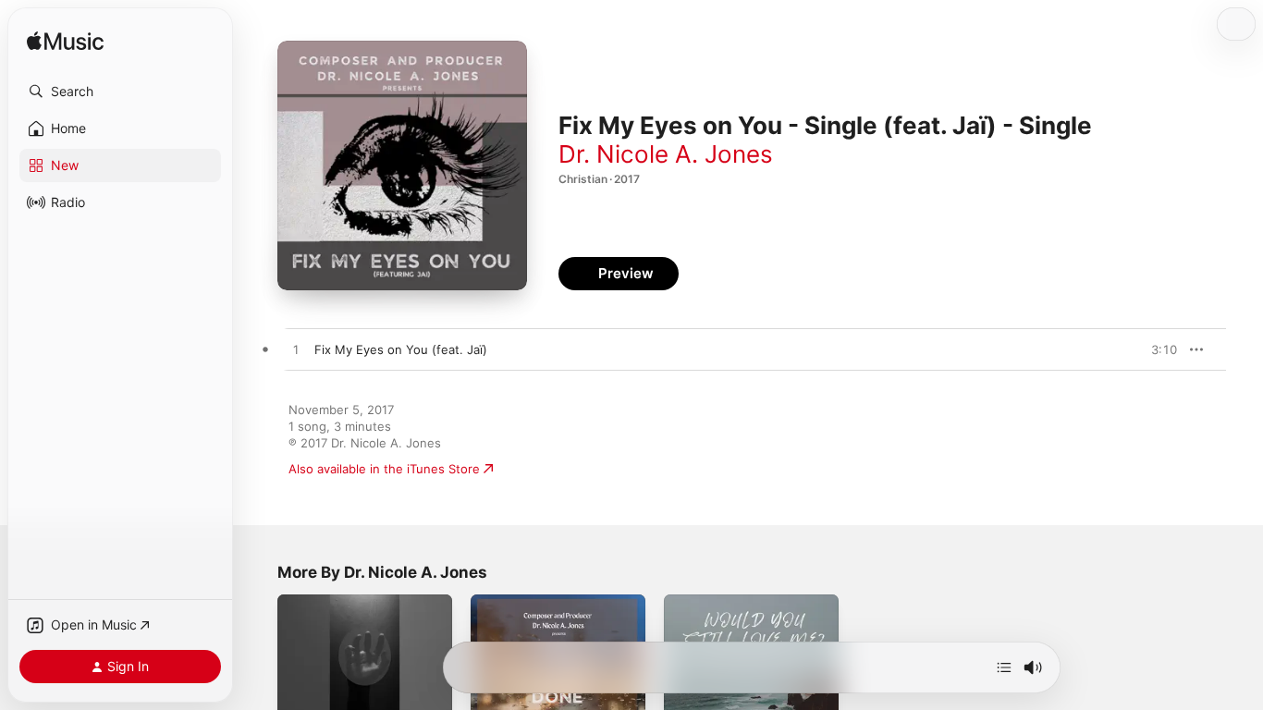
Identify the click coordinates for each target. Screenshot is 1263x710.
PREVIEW (1156, 349)
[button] (120, 91)
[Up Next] (1004, 667)
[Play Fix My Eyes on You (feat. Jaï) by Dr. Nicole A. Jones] (295, 350)
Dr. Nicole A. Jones (665, 154)
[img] (65, 42)
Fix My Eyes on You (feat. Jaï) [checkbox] (400, 349)
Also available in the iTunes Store (384, 468)
